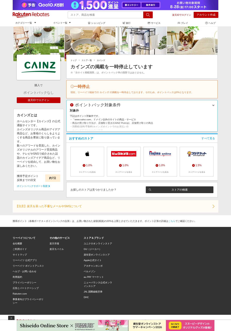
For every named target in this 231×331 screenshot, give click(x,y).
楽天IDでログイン (181, 15)
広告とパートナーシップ (26, 288)
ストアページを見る (87, 172)
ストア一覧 (87, 60)
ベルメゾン (90, 271)
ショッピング (98, 23)
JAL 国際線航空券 (93, 291)
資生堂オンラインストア (97, 254)
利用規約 (17, 277)
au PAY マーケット (94, 277)
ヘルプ (212, 23)
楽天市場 (54, 243)
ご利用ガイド (20, 249)
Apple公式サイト (93, 260)
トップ (74, 60)
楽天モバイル (57, 249)
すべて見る (208, 138)
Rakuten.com (20, 293)
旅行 (128, 23)
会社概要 (17, 243)
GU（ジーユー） (92, 249)
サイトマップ (20, 254)
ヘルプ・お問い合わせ (24, 271)
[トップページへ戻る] (31, 15)
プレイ (184, 23)
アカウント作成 (206, 14)
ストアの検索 (179, 189)
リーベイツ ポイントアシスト (28, 265)
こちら (171, 221)
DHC (86, 297)
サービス (155, 23)
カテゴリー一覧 (23, 22)
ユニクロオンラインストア (98, 243)
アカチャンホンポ (93, 265)
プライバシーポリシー (24, 282)
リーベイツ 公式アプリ (25, 260)
